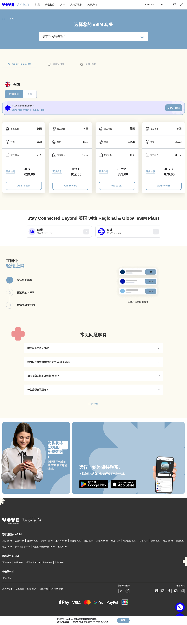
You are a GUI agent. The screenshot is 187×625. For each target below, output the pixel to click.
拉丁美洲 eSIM (33, 562)
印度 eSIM (168, 541)
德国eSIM (180, 541)
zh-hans (148, 4)
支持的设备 (76, 4)
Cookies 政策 (57, 589)
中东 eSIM (47, 562)
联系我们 (19, 589)
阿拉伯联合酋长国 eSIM (44, 546)
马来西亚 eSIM (129, 541)
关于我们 (92, 4)
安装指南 (50, 4)
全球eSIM (6, 578)
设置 (67, 621)
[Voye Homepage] (15, 5)
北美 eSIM (59, 562)
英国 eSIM (89, 541)
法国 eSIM (19, 541)
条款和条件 (32, 589)
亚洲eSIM (6, 562)
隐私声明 (44, 589)
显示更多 (93, 404)
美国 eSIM (7, 541)
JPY (163, 4)
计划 (37, 4)
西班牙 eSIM (32, 541)
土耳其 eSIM (61, 541)
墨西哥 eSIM (75, 541)
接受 (123, 620)
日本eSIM (143, 541)
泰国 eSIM (115, 541)
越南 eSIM (155, 541)
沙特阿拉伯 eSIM (22, 546)
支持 (62, 4)
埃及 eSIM (62, 546)
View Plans (174, 108)
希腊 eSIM (7, 546)
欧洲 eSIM (18, 562)
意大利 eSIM (47, 541)
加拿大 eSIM (102, 541)
